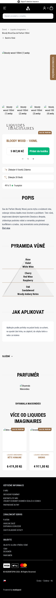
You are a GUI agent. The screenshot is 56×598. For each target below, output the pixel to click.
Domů (4, 29)
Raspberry (28, 280)
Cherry (28, 273)
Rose (28, 259)
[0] (51, 8)
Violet (28, 263)
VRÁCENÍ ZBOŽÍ (9, 523)
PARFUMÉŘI (7, 555)
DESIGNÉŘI (7, 551)
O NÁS (5, 491)
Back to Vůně (10, 38)
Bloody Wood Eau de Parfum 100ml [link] (15, 33)
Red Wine (28, 276)
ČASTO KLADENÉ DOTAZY (13, 530)
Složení (6, 356)
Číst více (6, 228)
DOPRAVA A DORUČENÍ (12, 526)
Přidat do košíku (39, 151)
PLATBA (6, 520)
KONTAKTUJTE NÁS (10, 498)
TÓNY (5, 549)
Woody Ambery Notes (28, 294)
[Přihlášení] (44, 8)
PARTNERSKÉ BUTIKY (11, 505)
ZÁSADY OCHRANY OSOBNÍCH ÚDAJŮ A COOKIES (22, 501)
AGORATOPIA (10, 572)
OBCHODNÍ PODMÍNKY (11, 494)
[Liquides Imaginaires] (20, 127)
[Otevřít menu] (13, 8)
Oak (28, 286)
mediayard (17, 590)
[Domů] (28, 8)
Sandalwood (28, 290)
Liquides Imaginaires (18, 29)
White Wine (28, 266)
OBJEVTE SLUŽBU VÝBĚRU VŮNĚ (15, 545)
